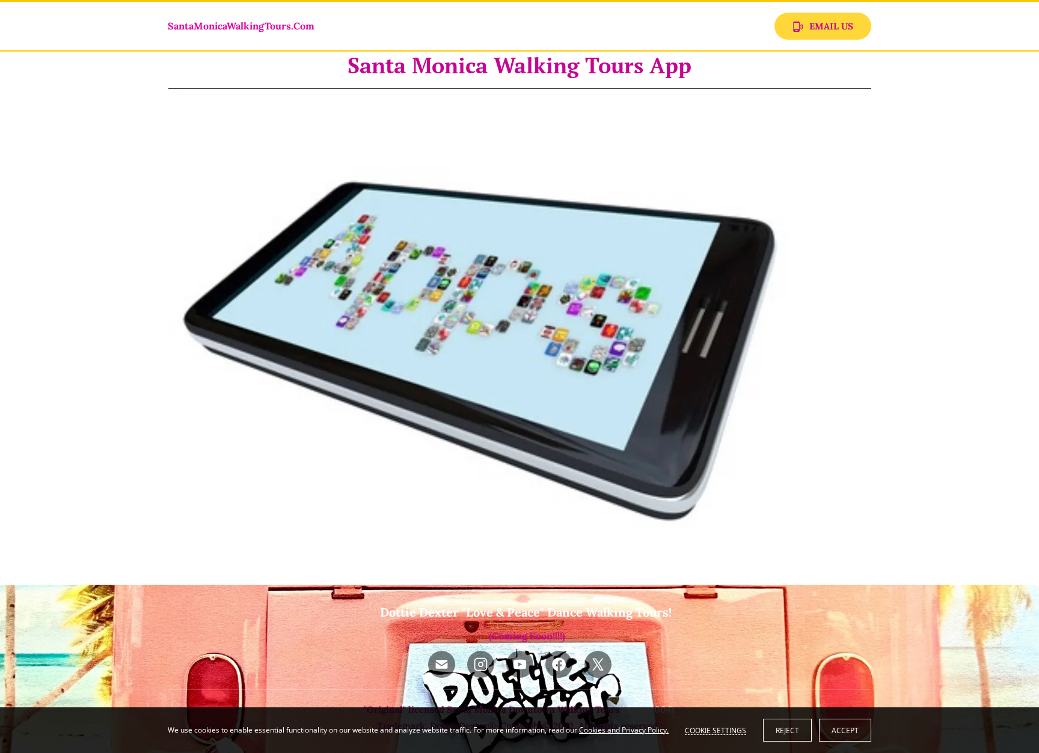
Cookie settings (715, 730)
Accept (845, 730)
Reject (787, 730)
